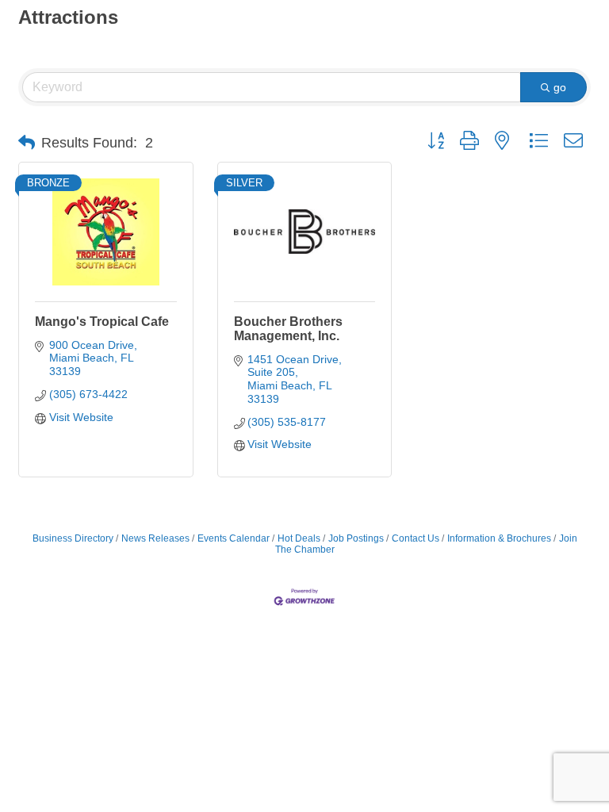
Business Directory (73, 538)
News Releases (155, 538)
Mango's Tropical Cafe (102, 321)
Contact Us (415, 538)
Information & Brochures (499, 538)
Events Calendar (233, 538)
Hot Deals (299, 538)
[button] (26, 142)
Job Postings (356, 538)
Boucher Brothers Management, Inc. (288, 329)
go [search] (559, 87)
